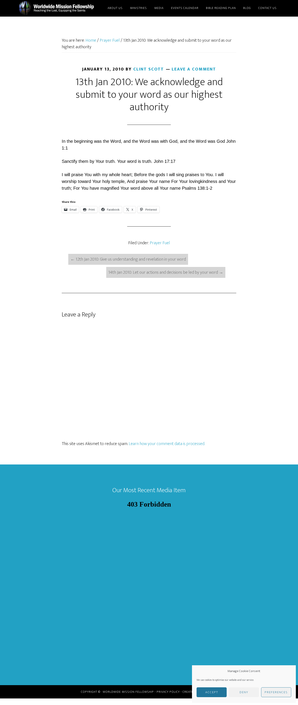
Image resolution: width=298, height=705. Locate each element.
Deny (244, 692)
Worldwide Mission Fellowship (57, 8)
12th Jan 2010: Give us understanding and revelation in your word (128, 259)
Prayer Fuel (160, 243)
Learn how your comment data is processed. (167, 443)
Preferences (276, 692)
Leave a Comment (194, 69)
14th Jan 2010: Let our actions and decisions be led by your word (165, 272)
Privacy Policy (168, 691)
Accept (211, 692)
